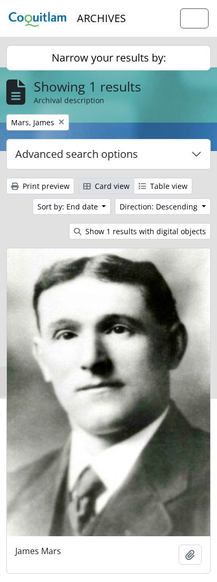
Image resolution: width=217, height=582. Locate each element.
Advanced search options (76, 154)
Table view (168, 186)
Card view (111, 186)
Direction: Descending (160, 207)
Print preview (45, 186)
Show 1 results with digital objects (144, 231)
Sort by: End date (68, 207)
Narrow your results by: (109, 58)
